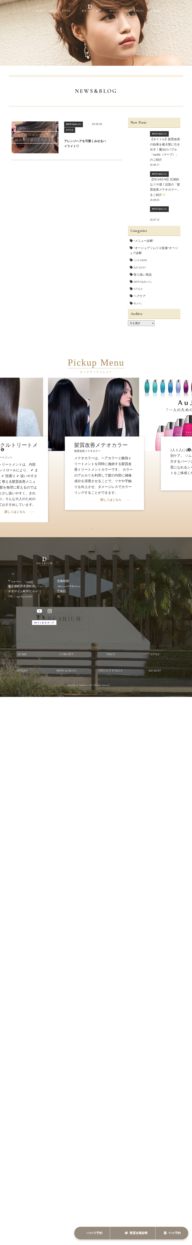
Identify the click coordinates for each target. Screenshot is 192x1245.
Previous (2, 450)
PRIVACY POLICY (111, 670)
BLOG (138, 303)
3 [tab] (99, 530)
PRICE (54, 10)
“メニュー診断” (144, 241)
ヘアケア (140, 296)
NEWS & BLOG (134, 10)
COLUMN (140, 260)
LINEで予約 (94, 1233)
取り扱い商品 (143, 275)
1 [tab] (87, 530)
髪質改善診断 (139, 1233)
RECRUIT (154, 10)
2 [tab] (93, 530)
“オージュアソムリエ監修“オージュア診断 (154, 250)
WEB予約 (174, 1233)
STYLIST (115, 10)
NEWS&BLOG (143, 282)
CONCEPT (38, 10)
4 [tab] (104, 530)
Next (189, 450)
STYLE (66, 10)
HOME (22, 654)
